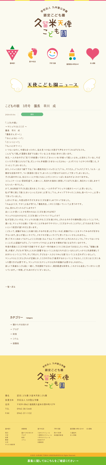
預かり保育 (57, 432)
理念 (6, 432)
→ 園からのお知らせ (19, 325)
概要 (6, 440)
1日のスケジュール (44, 432)
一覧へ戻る (10, 287)
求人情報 (73, 435)
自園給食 (41, 442)
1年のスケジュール (44, 437)
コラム (24, 440)
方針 (6, 435)
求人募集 (89, 428)
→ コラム (14, 339)
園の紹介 (7, 428)
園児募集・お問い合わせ (77, 428)
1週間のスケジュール (45, 435)
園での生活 (41, 428)
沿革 (6, 442)
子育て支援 (57, 428)
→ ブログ (14, 329)
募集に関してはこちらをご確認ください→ (52, 460)
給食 (23, 437)
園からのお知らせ (27, 432)
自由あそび (41, 440)
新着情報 (24, 428)
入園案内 (73, 432)
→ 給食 (13, 334)
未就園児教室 (58, 435)
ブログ (24, 435)
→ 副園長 (14, 343)
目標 (6, 437)
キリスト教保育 (10, 444)
